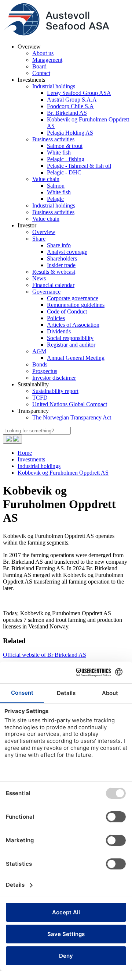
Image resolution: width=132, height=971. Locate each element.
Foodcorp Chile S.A (70, 106)
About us (43, 53)
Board (39, 66)
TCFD (40, 397)
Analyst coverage (67, 252)
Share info (59, 245)
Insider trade (61, 265)
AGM (39, 351)
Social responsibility (70, 338)
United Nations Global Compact (69, 404)
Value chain (45, 179)
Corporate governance (72, 298)
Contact (41, 73)
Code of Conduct (67, 311)
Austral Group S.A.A (72, 99)
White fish (59, 152)
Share (38, 238)
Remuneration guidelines (75, 305)
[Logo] (56, 34)
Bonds (39, 364)
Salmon (56, 185)
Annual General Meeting (75, 358)
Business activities (53, 139)
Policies (56, 318)
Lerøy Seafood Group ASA (79, 93)
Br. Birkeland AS (67, 113)
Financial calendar (53, 285)
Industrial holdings (53, 86)
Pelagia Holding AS (70, 133)
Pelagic (55, 199)
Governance (46, 291)
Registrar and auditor (71, 344)
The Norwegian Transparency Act (71, 417)
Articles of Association (73, 325)
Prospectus (44, 371)
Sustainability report (55, 391)
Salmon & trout (64, 146)
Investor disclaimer (54, 378)
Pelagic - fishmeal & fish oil (79, 166)
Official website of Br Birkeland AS (44, 655)
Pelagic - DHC (64, 172)
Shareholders (62, 258)
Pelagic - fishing (65, 159)
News (39, 278)
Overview (43, 232)
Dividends (59, 331)
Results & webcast (53, 272)
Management (47, 60)
